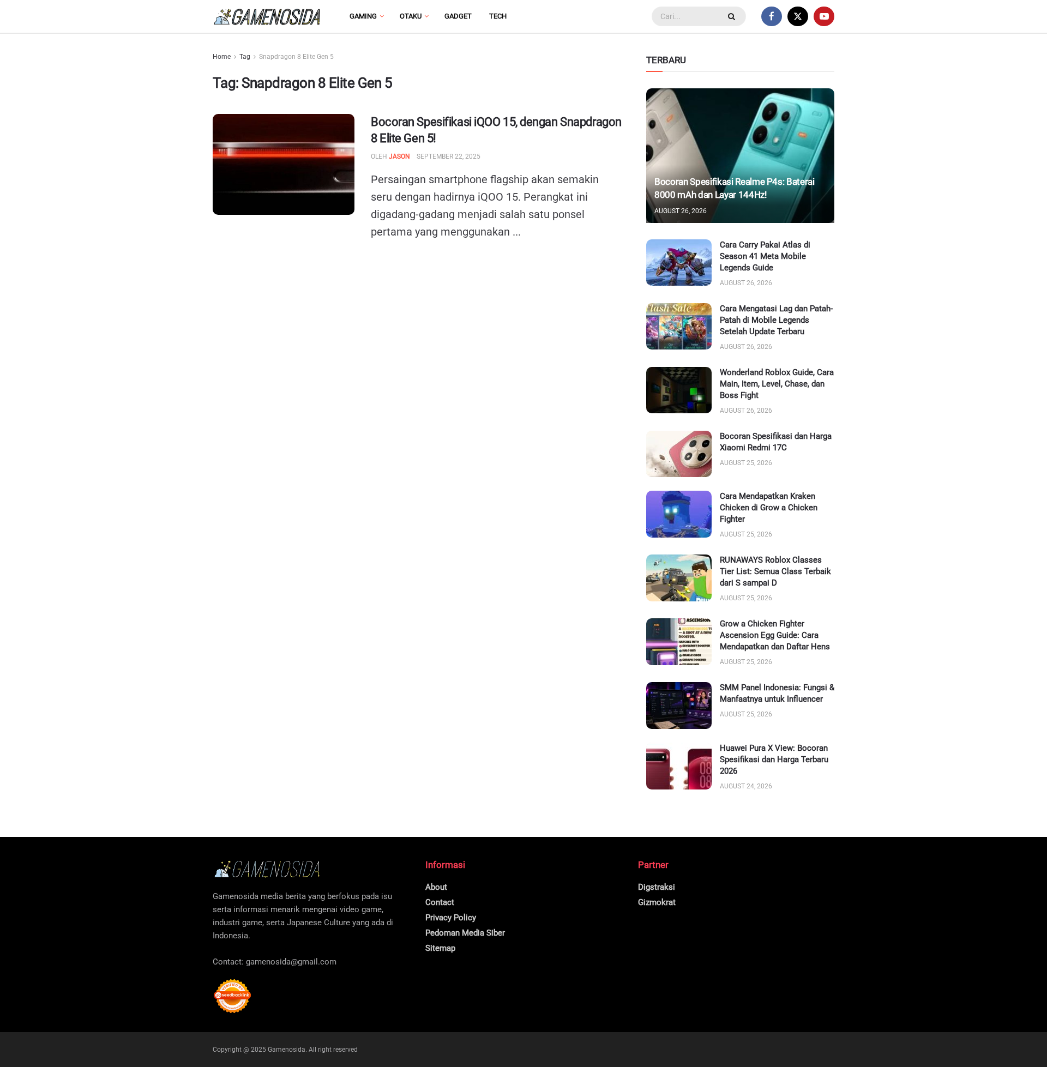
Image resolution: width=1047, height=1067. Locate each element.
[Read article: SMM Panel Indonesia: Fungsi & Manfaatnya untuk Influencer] (679, 705)
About (436, 887)
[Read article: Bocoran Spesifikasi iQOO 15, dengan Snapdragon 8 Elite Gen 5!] (283, 164)
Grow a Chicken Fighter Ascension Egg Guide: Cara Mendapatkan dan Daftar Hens (775, 635)
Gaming (363, 16)
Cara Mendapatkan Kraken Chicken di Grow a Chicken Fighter (768, 507)
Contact (439, 902)
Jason (399, 156)
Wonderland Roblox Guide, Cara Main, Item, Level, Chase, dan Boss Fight (777, 383)
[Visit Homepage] (267, 17)
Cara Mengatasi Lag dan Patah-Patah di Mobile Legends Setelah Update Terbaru (776, 320)
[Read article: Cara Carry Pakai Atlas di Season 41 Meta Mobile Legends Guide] (679, 262)
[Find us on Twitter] (797, 16)
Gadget (458, 16)
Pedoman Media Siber (465, 933)
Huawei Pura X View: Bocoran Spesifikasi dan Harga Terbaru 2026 (774, 759)
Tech (498, 16)
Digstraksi (656, 887)
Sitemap (440, 948)
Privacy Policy (450, 918)
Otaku (411, 16)
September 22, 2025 (448, 156)
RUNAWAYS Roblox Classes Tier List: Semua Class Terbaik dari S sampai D (775, 571)
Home (222, 57)
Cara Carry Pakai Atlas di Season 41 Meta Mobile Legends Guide (765, 256)
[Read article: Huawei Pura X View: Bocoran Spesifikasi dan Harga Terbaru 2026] (679, 766)
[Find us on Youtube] (824, 16)
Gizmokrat (657, 902)
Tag (244, 57)
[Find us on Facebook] (771, 16)
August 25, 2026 (746, 463)
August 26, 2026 (680, 211)
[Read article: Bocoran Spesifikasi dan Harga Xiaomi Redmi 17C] (679, 454)
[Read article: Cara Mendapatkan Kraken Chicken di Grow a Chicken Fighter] (679, 514)
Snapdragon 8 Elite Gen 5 (296, 57)
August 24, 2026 (746, 786)
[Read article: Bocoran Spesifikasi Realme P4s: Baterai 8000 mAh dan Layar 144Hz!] (740, 155)
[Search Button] (733, 16)
